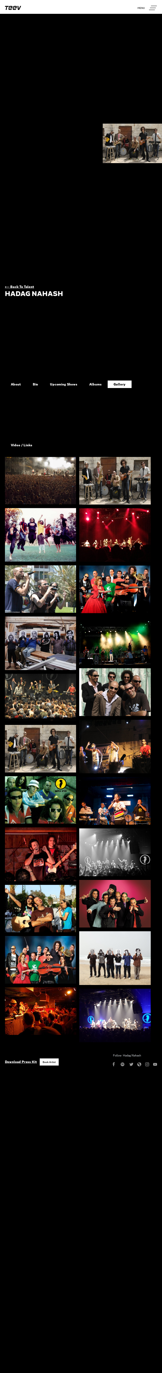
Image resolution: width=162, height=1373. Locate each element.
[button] (153, 8)
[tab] (16, 384)
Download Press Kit (21, 1062)
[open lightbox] (40, 481)
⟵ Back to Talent (19, 287)
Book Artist (49, 1062)
